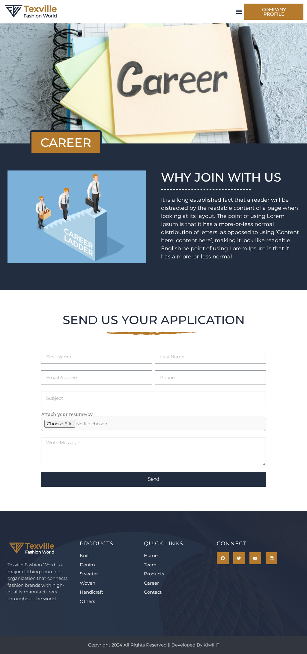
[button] (239, 12)
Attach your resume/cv (67, 414)
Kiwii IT (211, 645)
